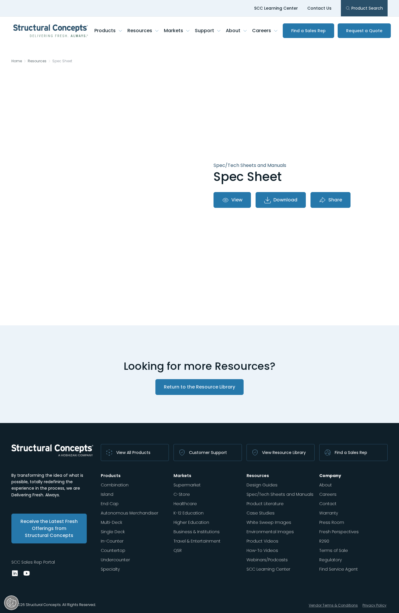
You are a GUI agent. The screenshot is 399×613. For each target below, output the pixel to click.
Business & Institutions (197, 532)
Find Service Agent (338, 569)
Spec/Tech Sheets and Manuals (280, 494)
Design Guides (262, 485)
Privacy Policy (374, 605)
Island (107, 494)
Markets (173, 30)
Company (330, 476)
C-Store (182, 494)
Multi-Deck (111, 522)
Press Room (331, 522)
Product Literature (265, 504)
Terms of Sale (333, 550)
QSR (178, 550)
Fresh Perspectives (339, 532)
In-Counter (112, 541)
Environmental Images (270, 532)
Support (204, 30)
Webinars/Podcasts (267, 560)
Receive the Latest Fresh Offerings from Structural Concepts (49, 528)
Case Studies (261, 513)
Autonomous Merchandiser (129, 513)
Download (285, 199)
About (233, 30)
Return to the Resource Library (199, 387)
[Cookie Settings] (11, 602)
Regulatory (330, 560)
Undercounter (115, 560)
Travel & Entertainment (197, 541)
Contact (327, 504)
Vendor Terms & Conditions (333, 605)
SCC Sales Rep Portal (33, 562)
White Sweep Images (269, 522)
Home (16, 61)
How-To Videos (262, 550)
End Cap (110, 504)
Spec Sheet (62, 61)
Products (105, 30)
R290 (324, 541)
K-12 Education (189, 513)
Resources (139, 30)
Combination (115, 485)
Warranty (328, 513)
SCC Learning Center (276, 8)
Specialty (110, 569)
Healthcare (185, 504)
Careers (261, 30)
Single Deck (113, 532)
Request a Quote (364, 31)
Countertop (113, 550)
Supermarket (187, 485)
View (236, 199)
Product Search (367, 8)
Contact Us (319, 8)
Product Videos (262, 541)
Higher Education (191, 522)
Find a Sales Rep (308, 31)
